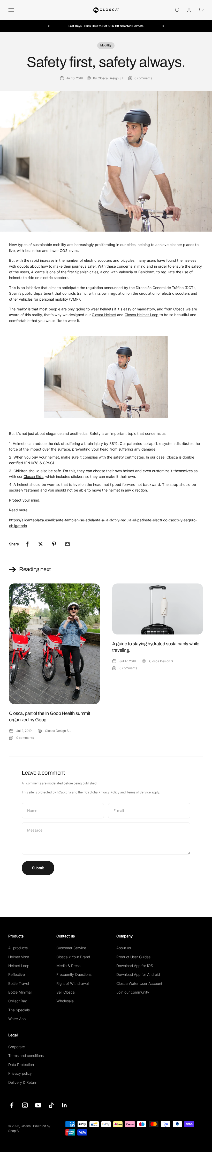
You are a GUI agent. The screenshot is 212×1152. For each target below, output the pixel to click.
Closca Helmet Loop (141, 314)
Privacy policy (20, 1073)
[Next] (163, 26)
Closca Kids (33, 476)
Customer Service (71, 948)
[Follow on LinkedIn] (64, 1105)
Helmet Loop (18, 965)
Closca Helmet (104, 314)
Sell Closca (65, 992)
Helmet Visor (18, 957)
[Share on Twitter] (40, 544)
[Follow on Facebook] (11, 1105)
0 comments (143, 78)
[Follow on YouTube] (38, 1105)
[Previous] (49, 26)
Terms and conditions (26, 1055)
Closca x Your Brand (73, 957)
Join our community (132, 992)
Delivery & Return (22, 1082)
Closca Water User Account (139, 983)
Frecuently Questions (74, 974)
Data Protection (21, 1064)
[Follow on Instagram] (24, 1105)
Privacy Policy (109, 792)
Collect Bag (17, 1001)
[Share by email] (67, 544)
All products (18, 948)
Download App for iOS (134, 965)
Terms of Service (138, 792)
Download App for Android (138, 974)
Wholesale (65, 1001)
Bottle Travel (18, 983)
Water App (17, 1019)
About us (123, 948)
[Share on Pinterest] (54, 544)
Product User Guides (133, 957)
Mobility (105, 45)
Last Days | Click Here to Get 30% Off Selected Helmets (106, 26)
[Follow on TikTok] (51, 1105)
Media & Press (68, 965)
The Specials (19, 1010)
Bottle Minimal (20, 992)
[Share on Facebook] (27, 544)
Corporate (16, 1047)
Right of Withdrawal (72, 983)
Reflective (16, 974)
